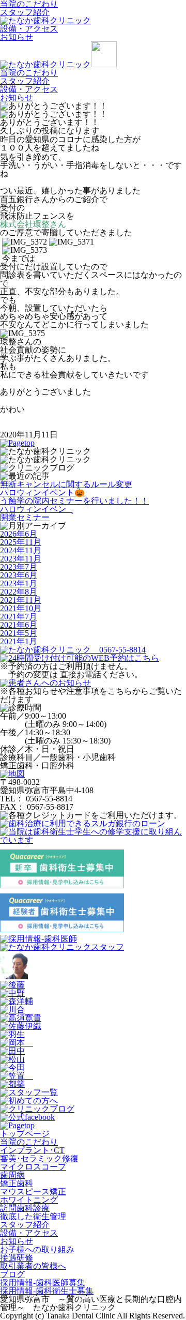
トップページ (25, 1133)
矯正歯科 (16, 1183)
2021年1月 (18, 641)
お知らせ (16, 37)
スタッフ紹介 (25, 12)
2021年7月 (18, 616)
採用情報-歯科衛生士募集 (47, 1290)
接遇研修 (16, 1257)
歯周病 (12, 1175)
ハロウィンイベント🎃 (42, 492)
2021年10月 (20, 608)
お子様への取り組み (37, 1249)
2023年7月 (18, 567)
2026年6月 (18, 533)
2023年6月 (18, 575)
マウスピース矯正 (33, 1191)
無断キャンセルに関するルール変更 (66, 484)
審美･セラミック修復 (39, 1158)
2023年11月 (20, 558)
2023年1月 (18, 583)
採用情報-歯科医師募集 (42, 1282)
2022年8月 (18, 591)
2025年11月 (20, 542)
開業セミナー (25, 517)
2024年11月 (20, 550)
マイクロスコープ (33, 1166)
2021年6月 (18, 624)
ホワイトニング (29, 1199)
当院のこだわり (29, 72)
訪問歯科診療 (25, 1208)
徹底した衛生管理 (33, 1216)
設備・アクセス (29, 28)
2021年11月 (20, 600)
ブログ (12, 1274)
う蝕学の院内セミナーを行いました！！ (74, 500)
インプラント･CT (32, 1150)
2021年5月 (18, 633)
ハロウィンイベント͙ (36, 509)
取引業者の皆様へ (33, 1266)
